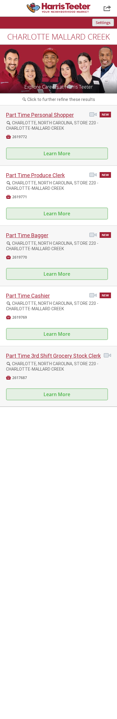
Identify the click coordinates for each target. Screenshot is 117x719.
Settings (103, 22)
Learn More (57, 153)
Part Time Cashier (28, 296)
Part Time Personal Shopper (40, 115)
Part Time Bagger (27, 235)
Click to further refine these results (58, 99)
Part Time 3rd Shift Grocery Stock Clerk (53, 356)
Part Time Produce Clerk (35, 175)
